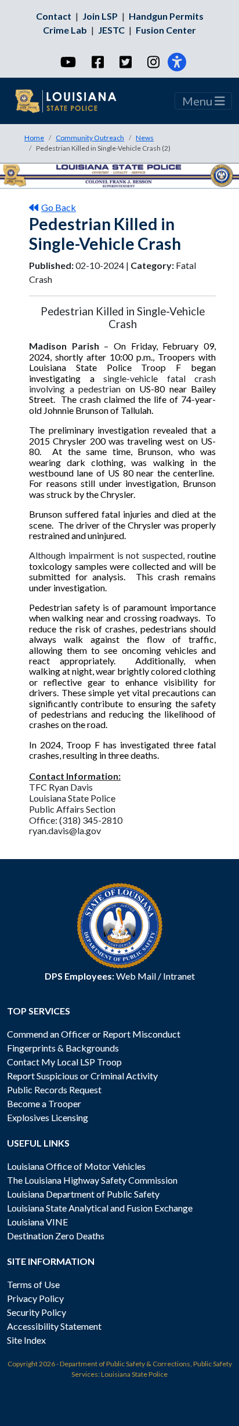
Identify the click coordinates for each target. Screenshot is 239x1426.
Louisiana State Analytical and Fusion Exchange (100, 1207)
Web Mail (136, 975)
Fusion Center (166, 29)
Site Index (26, 1339)
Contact (53, 15)
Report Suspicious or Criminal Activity (82, 1075)
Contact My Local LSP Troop (64, 1061)
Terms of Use (33, 1284)
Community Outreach (90, 137)
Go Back (58, 207)
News (145, 137)
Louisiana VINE (37, 1221)
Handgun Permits (166, 15)
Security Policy (36, 1312)
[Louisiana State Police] (73, 100)
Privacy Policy (35, 1298)
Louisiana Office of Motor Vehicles (76, 1166)
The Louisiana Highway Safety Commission (92, 1179)
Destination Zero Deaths (55, 1235)
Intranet (179, 975)
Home (34, 137)
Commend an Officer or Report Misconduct (93, 1033)
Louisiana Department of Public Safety (83, 1193)
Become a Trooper (44, 1103)
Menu (198, 101)
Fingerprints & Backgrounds (63, 1047)
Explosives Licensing (47, 1117)
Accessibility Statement (54, 1326)
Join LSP (100, 15)
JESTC (111, 29)
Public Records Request (54, 1089)
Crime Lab (65, 29)
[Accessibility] (177, 62)
